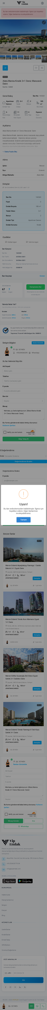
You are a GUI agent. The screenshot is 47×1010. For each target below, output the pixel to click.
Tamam (23, 520)
